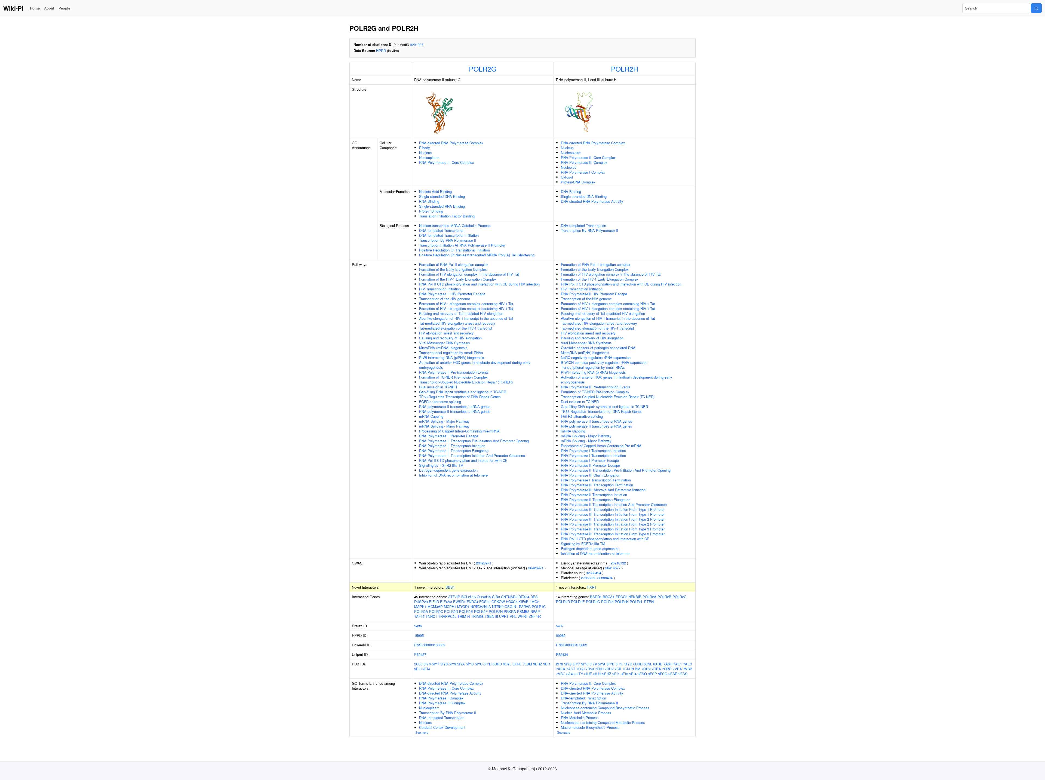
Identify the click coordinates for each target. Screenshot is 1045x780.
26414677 (612, 567)
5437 (560, 625)
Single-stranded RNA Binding (442, 206)
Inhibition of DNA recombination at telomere (453, 475)
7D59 (590, 668)
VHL (513, 616)
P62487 (420, 654)
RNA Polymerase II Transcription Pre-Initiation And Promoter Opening (474, 440)
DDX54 (523, 596)
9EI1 (547, 664)
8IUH (597, 673)
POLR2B (664, 596)
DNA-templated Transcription (441, 230)
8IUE (588, 673)
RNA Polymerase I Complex (583, 172)
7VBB (687, 668)
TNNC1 (431, 616)
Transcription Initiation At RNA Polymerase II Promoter (462, 245)
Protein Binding (431, 211)
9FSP (652, 673)
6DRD (497, 664)
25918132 (618, 563)
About (49, 8)
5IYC (478, 664)
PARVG (525, 606)
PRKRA (510, 611)
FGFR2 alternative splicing (440, 401)
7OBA (656, 668)
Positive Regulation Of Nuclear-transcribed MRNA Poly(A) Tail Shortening (476, 254)
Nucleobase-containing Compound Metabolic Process (603, 722)
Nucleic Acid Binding (435, 191)
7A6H (667, 664)
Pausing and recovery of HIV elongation (450, 337)
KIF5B (523, 601)
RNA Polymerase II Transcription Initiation (452, 445)
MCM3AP (435, 606)
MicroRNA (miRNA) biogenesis (443, 347)
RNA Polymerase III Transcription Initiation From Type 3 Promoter (613, 529)
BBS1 (450, 587)
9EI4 (426, 668)
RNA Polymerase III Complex (584, 162)
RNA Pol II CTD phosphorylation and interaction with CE (463, 460)
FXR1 (591, 587)
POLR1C (539, 606)
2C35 (418, 664)
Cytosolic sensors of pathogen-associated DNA (598, 347)
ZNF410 (535, 616)
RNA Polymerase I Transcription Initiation (593, 450)
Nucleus (425, 152)
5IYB (470, 664)
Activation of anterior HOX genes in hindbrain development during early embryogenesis (474, 365)
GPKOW (498, 601)
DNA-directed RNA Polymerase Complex (451, 142)
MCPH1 (450, 606)
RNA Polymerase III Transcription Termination (597, 484)
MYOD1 (463, 606)
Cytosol (567, 177)
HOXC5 (511, 601)
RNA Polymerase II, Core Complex (446, 162)
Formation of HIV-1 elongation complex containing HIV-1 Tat (466, 303)
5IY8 (444, 664)
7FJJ (626, 668)
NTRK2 (497, 606)
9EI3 (418, 668)
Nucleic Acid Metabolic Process (586, 712)
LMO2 (534, 601)
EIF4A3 (446, 601)
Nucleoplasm (429, 157)
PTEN (649, 601)
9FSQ (662, 673)
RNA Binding (429, 201)
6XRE (517, 664)
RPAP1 (536, 611)
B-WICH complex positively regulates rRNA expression (604, 362)
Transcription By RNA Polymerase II (447, 240)
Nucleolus (568, 167)
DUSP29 (421, 601)
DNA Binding (571, 191)
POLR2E (466, 611)
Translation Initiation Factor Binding (447, 216)
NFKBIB (634, 596)
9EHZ (537, 664)
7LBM (527, 664)
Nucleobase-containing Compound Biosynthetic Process (605, 707)
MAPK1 (420, 606)
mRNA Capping (431, 416)
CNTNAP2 (509, 596)
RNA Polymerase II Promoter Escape (448, 435)
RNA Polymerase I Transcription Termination (596, 480)
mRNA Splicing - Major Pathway (444, 421)
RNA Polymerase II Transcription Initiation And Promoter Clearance (472, 455)
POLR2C (436, 611)
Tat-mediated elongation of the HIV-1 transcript (455, 328)
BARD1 (596, 596)
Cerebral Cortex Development (442, 727)
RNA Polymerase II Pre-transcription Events (454, 372)
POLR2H (624, 68)
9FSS (682, 673)
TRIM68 (477, 616)
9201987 (416, 44)
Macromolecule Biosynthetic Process (590, 727)
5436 (418, 625)
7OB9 (645, 668)
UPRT (504, 616)
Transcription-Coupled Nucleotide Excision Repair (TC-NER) (466, 382)
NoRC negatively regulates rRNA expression (596, 357)
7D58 (580, 668)
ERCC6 (621, 596)
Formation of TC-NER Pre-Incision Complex (453, 377)
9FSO (642, 673)
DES (534, 596)
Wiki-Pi (13, 8)
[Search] (1036, 8)
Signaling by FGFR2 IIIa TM (441, 465)
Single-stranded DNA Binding (442, 196)
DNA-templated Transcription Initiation (449, 235)
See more (421, 732)
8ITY (579, 673)
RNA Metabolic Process (580, 717)
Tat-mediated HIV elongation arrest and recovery (457, 323)
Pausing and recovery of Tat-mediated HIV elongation (461, 313)
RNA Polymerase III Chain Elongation (590, 475)
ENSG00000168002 (429, 644)
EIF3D (434, 601)
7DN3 (599, 668)
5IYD (487, 664)
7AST (570, 668)
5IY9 (452, 664)
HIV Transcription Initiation (440, 288)
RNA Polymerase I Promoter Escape (590, 460)
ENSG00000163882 (571, 644)
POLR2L (636, 601)
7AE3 (687, 664)
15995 (419, 635)
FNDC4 (472, 601)
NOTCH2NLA (481, 606)
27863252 (588, 577)
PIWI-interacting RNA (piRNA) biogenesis (451, 357)
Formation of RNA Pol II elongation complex (453, 264)
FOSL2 (484, 601)
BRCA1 (608, 596)
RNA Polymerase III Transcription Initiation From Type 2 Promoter (613, 519)
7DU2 (609, 668)
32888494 (593, 572)
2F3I (559, 664)
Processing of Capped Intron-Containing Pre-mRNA (459, 431)
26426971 (483, 563)
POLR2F (481, 611)
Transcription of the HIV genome (444, 298)
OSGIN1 (511, 606)
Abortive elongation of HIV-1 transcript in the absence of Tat (466, 318)
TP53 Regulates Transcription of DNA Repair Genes (460, 396)
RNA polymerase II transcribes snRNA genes (454, 406)
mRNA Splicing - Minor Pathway (444, 426)
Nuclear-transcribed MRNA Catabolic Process (455, 225)
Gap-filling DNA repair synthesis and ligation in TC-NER (462, 391)
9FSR (672, 673)
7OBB (667, 668)
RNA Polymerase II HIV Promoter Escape (452, 293)
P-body (424, 147)
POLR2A (421, 611)
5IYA (461, 664)
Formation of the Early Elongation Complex (453, 269)
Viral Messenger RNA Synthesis (444, 342)
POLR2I (607, 601)
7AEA (560, 668)
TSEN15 (491, 616)
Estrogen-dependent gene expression (448, 470)
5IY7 (435, 664)
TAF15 (419, 616)
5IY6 (427, 664)
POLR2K (622, 601)
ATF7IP (454, 596)
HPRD (381, 50)
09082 (560, 635)
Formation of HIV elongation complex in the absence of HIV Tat (469, 274)
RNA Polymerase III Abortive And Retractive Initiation (603, 489)
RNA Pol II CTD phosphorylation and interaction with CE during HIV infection (479, 284)
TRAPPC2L (447, 616)
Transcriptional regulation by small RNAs (451, 352)
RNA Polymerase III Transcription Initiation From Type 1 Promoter (613, 509)
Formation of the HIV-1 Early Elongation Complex (458, 279)
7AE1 (677, 664)
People (64, 8)
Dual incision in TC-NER (438, 386)
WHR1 (523, 616)
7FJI (617, 668)
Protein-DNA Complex (578, 182)
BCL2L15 (468, 596)
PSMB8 (523, 611)
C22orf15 (484, 596)
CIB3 (496, 596)
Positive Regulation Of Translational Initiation (454, 250)
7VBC (560, 673)
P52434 (562, 654)
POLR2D (451, 611)
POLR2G (482, 68)
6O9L (507, 664)
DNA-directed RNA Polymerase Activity (592, 201)
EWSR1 (459, 601)
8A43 (570, 673)
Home (35, 8)
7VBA (677, 668)
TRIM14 (463, 616)
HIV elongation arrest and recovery (446, 333)
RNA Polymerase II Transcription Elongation (453, 450)
